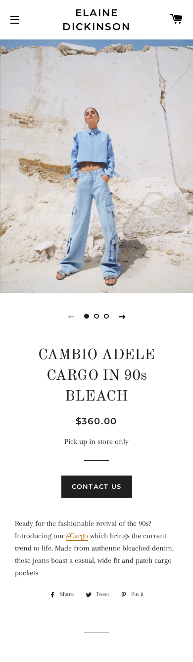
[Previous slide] (71, 316)
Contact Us (97, 486)
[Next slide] (122, 316)
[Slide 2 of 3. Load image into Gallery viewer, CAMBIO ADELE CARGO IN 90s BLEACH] (96, 316)
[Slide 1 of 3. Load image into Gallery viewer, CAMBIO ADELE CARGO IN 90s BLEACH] (87, 316)
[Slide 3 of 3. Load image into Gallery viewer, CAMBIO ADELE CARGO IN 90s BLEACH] (106, 316)
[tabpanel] (96, 165)
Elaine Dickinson (96, 20)
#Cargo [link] (77, 535)
